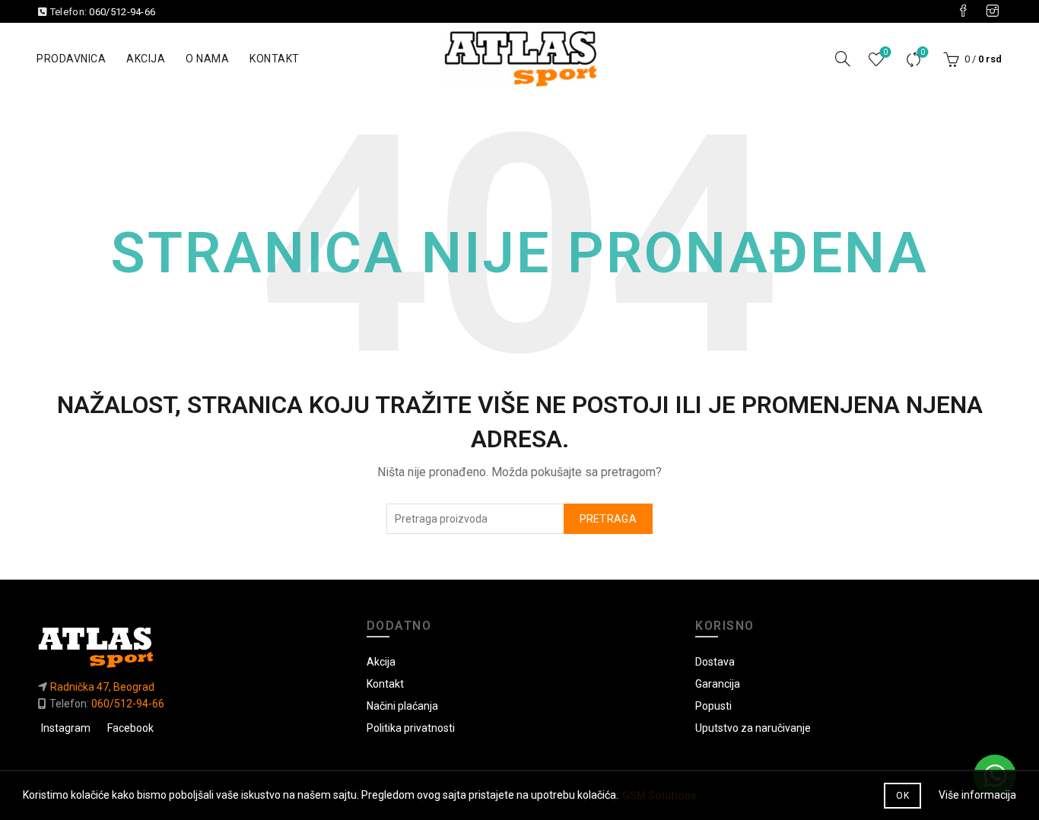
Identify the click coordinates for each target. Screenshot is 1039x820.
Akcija (145, 58)
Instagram (66, 728)
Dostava (715, 662)
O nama (207, 58)
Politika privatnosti (411, 728)
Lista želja (885, 52)
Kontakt (274, 58)
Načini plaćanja (402, 706)
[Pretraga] (843, 58)
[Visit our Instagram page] (992, 11)
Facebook (130, 728)
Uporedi (922, 52)
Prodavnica (71, 58)
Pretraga (608, 519)
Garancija (717, 684)
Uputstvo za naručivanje (753, 728)
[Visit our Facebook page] (963, 11)
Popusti (713, 706)
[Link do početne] (190, 647)
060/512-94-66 (122, 11)
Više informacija (977, 795)
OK (902, 795)
